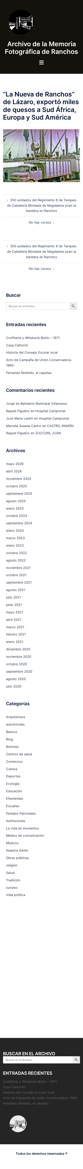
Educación (14, 791)
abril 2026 (14, 471)
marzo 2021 (15, 627)
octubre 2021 (16, 575)
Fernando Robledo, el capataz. (29, 373)
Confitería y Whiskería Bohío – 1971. (33, 338)
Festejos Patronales (21, 813)
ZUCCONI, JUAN (48, 433)
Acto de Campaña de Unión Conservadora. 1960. (40, 1098)
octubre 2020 (16, 664)
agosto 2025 (16, 501)
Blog (9, 739)
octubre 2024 (16, 516)
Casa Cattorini (17, 345)
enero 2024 (15, 531)
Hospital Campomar (50, 411)
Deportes (13, 776)
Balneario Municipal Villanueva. (44, 403)
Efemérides (14, 798)
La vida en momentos (22, 828)
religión (11, 865)
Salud (10, 873)
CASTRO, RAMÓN (60, 426)
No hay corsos (40, 222)
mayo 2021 (14, 612)
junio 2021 (14, 605)
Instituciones (15, 821)
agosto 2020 (16, 679)
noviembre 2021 (18, 568)
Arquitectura (15, 717)
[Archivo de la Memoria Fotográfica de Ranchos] (41, 22)
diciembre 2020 (18, 649)
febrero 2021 (16, 634)
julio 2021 (13, 597)
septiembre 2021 (19, 582)
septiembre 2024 (19, 523)
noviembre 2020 (18, 657)
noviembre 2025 (18, 479)
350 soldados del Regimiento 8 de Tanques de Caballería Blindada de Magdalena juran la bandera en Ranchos (41, 205)
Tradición (13, 880)
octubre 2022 (16, 553)
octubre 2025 (16, 486)
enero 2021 (14, 642)
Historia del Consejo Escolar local (32, 352)
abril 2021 (13, 620)
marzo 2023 (15, 538)
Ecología (12, 784)
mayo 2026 (15, 464)
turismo (12, 888)
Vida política (15, 895)
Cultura (11, 769)
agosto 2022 (16, 560)
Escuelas (12, 806)
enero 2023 (15, 545)
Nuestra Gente (17, 850)
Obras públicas (17, 858)
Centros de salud (19, 754)
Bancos (11, 732)
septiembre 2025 (19, 494)
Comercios (14, 761)
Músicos (12, 843)
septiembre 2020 (19, 671)
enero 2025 (15, 508)
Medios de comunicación (25, 835)
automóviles (15, 724)
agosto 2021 (15, 590)
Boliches (12, 747)
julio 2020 (13, 686)
